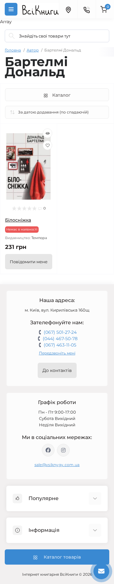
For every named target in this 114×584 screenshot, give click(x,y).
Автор (33, 50)
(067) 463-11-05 (60, 345)
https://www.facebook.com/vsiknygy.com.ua (48, 450)
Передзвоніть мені (57, 353)
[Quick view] (47, 133)
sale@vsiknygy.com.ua (57, 464)
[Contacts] (86, 9)
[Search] (12, 36)
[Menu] (11, 9)
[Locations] (68, 9)
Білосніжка (18, 220)
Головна (13, 50)
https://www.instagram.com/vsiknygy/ (63, 450)
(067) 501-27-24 (60, 332)
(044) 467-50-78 (60, 338)
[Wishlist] (47, 145)
